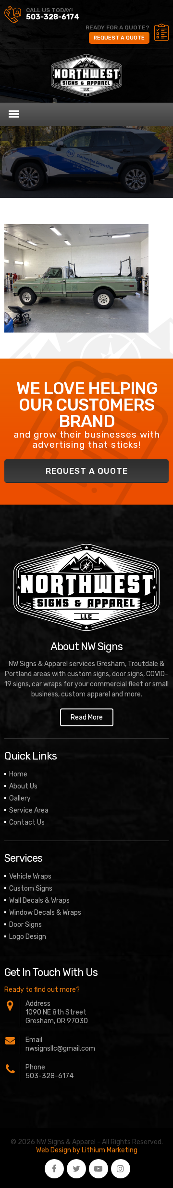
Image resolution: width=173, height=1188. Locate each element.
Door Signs (25, 925)
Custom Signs (30, 888)
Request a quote (119, 38)
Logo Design (27, 937)
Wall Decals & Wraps (39, 900)
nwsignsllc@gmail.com (60, 1048)
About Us (23, 786)
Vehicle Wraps (30, 876)
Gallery (20, 798)
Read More (87, 717)
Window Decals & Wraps (45, 912)
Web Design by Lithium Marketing (86, 1150)
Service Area (29, 810)
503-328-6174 (52, 17)
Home (18, 774)
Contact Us (27, 822)
